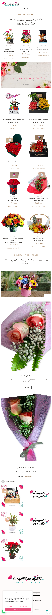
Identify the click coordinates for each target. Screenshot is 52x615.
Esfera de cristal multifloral (13, 242)
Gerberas (7, 49)
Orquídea (14, 119)
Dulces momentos (7, 119)
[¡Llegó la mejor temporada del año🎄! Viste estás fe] (12, 550)
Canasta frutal (38, 240)
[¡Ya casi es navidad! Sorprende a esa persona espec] (40, 496)
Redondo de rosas (13, 200)
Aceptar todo (17, 609)
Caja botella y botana (42, 50)
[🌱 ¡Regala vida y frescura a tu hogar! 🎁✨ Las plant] (12, 523)
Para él (11, 49)
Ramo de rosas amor (38, 200)
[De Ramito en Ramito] (11, 4)
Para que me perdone (14, 161)
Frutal (43, 238)
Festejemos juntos (9, 48)
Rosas (30, 48)
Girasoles (22, 48)
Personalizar (10, 606)
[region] (17, 601)
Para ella (27, 48)
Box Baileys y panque (39, 163)
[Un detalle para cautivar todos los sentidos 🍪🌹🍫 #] (40, 523)
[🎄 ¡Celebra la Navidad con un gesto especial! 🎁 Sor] (12, 496)
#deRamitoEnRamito (28, 477)
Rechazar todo (23, 606)
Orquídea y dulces (13, 123)
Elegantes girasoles (38, 123)
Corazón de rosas (13, 163)
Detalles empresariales (42, 48)
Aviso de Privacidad (37, 600)
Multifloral (14, 238)
